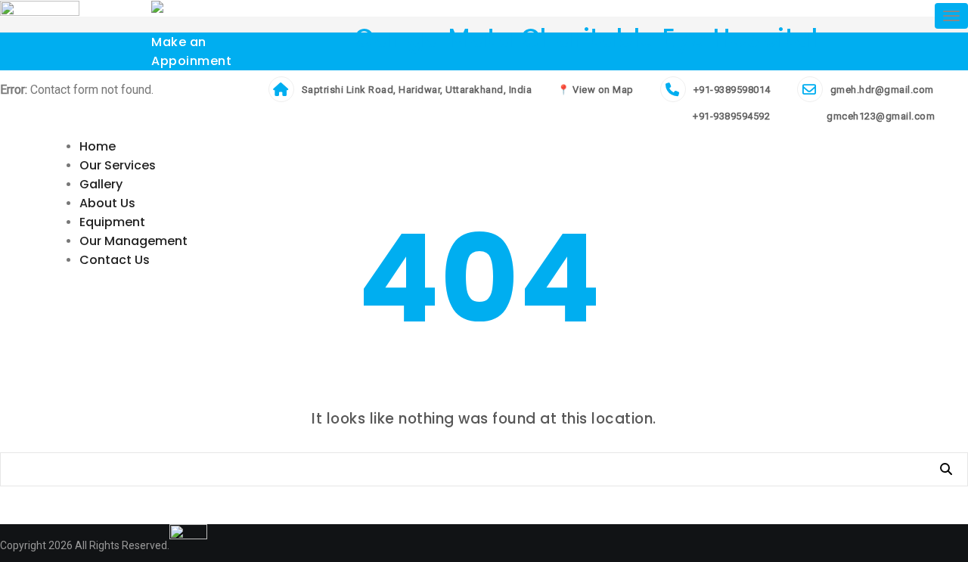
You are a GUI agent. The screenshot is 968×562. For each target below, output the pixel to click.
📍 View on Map (595, 89)
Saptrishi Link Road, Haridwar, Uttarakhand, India (417, 89)
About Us (107, 203)
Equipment (112, 222)
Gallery (101, 184)
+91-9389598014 (732, 89)
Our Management (133, 241)
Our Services (117, 165)
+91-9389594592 (730, 116)
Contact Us (114, 260)
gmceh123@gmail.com (879, 116)
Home (97, 146)
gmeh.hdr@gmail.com (882, 89)
